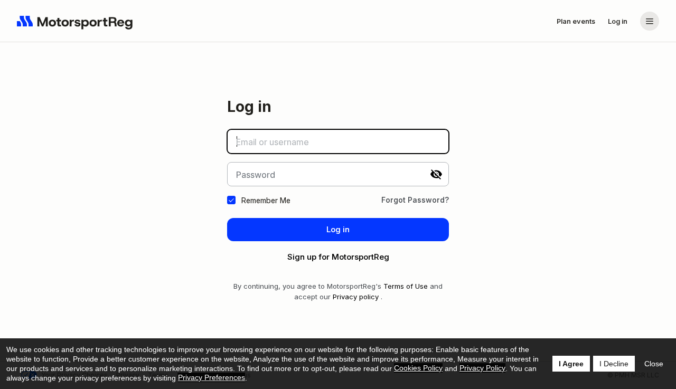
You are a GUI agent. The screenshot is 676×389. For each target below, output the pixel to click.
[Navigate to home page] (75, 21)
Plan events (576, 21)
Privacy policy (356, 296)
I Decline (613, 363)
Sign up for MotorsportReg (338, 257)
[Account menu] (649, 21)
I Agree (571, 363)
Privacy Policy (482, 368)
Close (653, 363)
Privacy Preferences (211, 377)
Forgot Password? (415, 199)
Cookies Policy (418, 368)
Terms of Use (405, 286)
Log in (617, 21)
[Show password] (436, 174)
